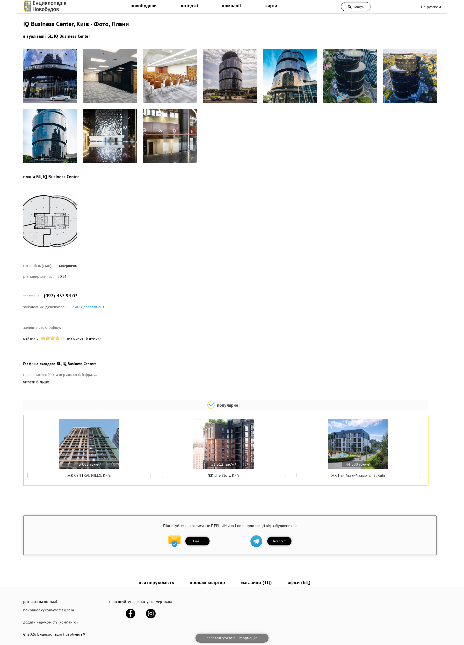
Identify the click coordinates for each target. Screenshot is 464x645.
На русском (431, 6)
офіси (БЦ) (299, 582)
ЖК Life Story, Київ (224, 475)
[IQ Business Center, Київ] (50, 76)
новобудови (143, 5)
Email (197, 541)
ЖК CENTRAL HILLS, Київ (88, 475)
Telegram (279, 541)
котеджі (189, 5)
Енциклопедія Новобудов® (61, 634)
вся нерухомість (156, 582)
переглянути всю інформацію (232, 637)
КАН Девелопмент (88, 306)
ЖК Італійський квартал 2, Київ (358, 475)
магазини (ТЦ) (256, 582)
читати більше (36, 382)
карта (271, 5)
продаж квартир (207, 582)
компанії (231, 5)
